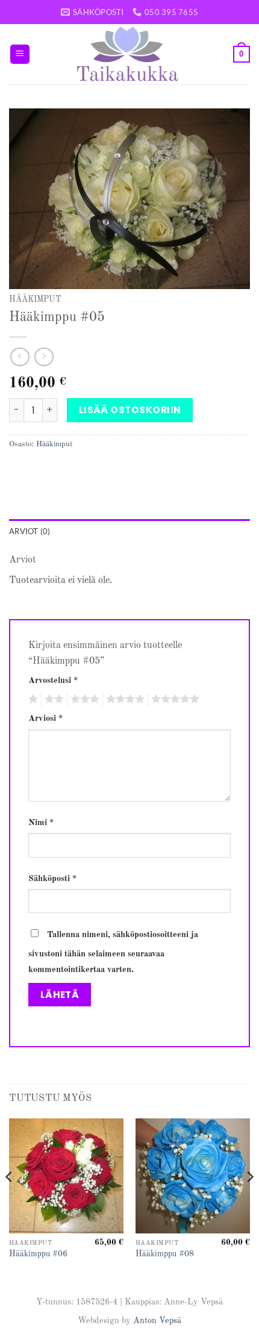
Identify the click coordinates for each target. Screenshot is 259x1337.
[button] (20, 54)
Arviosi (45, 718)
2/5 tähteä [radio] (52, 699)
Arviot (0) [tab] (30, 531)
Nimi (41, 822)
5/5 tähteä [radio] (173, 699)
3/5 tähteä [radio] (83, 699)
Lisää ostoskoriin (130, 410)
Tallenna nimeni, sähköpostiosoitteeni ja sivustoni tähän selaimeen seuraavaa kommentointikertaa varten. (113, 952)
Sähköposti (52, 878)
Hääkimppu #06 (38, 1254)
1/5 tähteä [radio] (31, 699)
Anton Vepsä (157, 1321)
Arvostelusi (53, 680)
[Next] (249, 1200)
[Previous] (9, 1200)
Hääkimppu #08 (165, 1254)
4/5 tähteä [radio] (123, 699)
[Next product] (19, 356)
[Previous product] (43, 356)
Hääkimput (35, 300)
